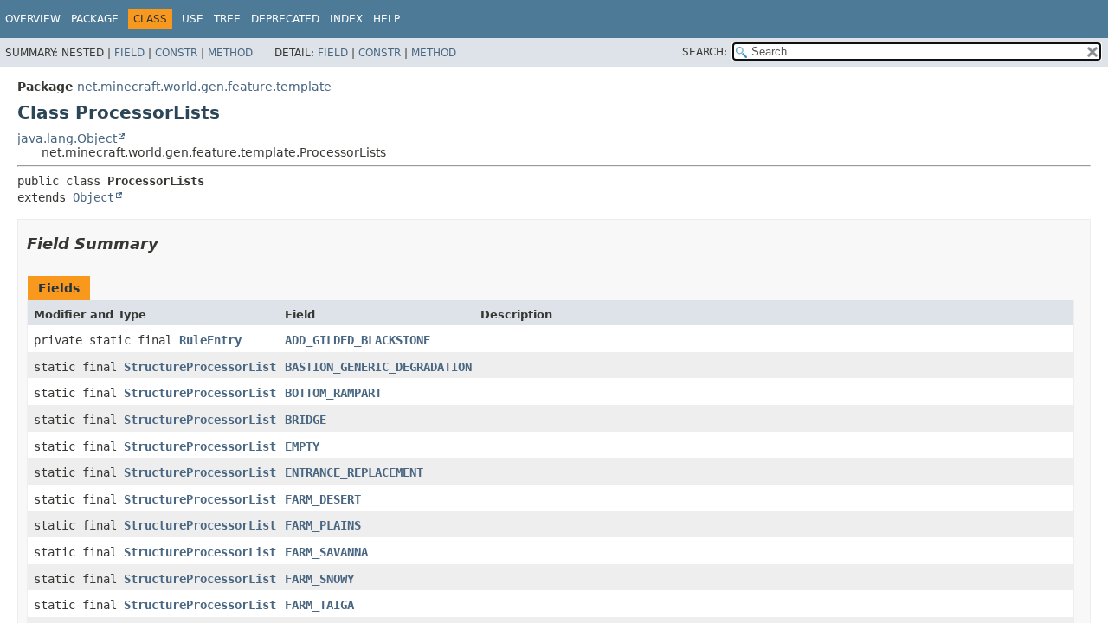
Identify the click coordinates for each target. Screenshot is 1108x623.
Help (386, 19)
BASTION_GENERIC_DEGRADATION (378, 367)
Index (346, 19)
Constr (176, 53)
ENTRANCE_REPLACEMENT (354, 472)
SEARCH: (704, 52)
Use (192, 19)
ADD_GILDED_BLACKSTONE (357, 340)
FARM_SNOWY (319, 579)
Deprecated (285, 19)
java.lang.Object (67, 138)
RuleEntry (210, 340)
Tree (227, 19)
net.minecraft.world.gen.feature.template (204, 86)
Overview (33, 19)
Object (93, 197)
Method (230, 53)
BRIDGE (305, 420)
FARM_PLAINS (323, 525)
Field (129, 53)
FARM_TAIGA (319, 605)
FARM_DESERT (323, 499)
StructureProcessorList (200, 367)
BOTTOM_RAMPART (333, 393)
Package (95, 19)
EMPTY (302, 446)
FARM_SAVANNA (326, 552)
